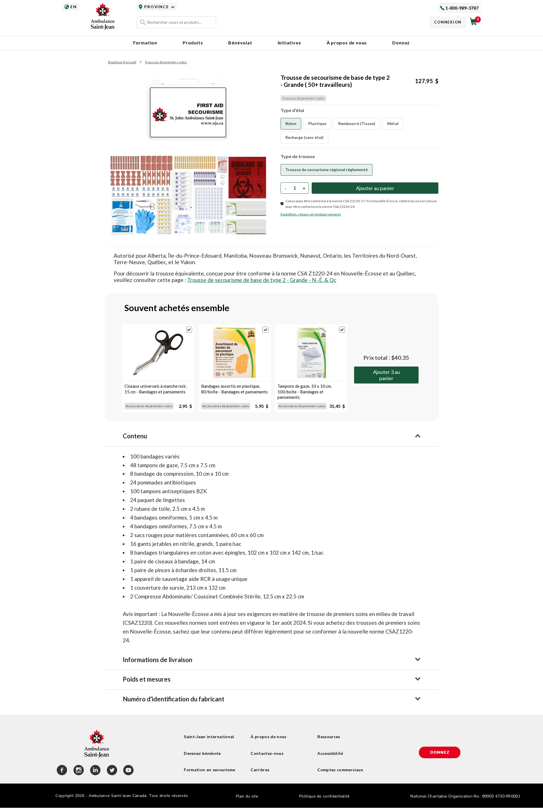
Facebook (61, 771)
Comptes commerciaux (340, 770)
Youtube (127, 771)
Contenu (135, 436)
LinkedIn (94, 771)
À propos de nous (347, 42)
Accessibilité (330, 753)
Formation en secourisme (209, 770)
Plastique (317, 123)
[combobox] (176, 22)
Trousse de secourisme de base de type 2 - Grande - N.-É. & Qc (261, 280)
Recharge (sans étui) (304, 137)
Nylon (290, 123)
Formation (145, 42)
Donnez (401, 42)
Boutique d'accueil (122, 62)
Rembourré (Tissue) (356, 123)
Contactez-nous (267, 753)
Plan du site (247, 796)
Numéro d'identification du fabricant (173, 699)
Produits (193, 42)
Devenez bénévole (202, 753)
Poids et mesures (147, 679)
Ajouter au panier (386, 375)
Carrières (260, 770)
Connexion (448, 22)
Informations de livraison (157, 659)
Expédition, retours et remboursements (311, 214)
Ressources (328, 737)
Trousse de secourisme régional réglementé (326, 169)
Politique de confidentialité (324, 796)
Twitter (111, 771)
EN (73, 6)
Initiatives (289, 42)
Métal (392, 123)
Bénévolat (240, 42)
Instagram (78, 771)
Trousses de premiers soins (166, 62)
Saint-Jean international (209, 737)
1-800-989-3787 (462, 7)
